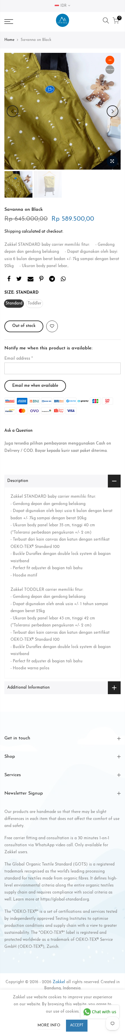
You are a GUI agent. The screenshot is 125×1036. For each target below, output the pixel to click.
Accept (76, 1025)
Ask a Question (18, 431)
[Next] (112, 111)
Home (9, 40)
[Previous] (12, 111)
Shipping (12, 231)
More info (49, 1025)
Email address (18, 358)
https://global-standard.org (64, 899)
